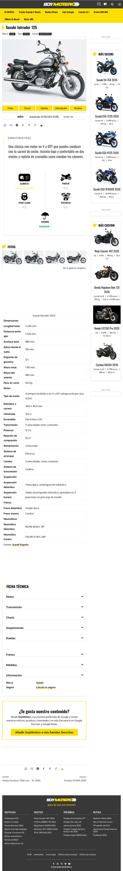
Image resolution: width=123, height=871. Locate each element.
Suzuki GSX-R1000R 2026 (106, 189)
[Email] (11, 124)
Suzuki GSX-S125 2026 (107, 116)
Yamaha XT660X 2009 (75, 780)
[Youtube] (69, 864)
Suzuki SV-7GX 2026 (106, 80)
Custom (26, 34)
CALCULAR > (45, 226)
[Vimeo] (65, 864)
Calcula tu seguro (46, 687)
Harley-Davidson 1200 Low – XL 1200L (21, 780)
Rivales (78, 108)
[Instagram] (57, 864)
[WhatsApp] (5, 124)
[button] (112, 4)
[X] (29, 124)
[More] (41, 124)
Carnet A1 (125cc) (45, 34)
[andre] (14, 116)
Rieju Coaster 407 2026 (107, 251)
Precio (27, 108)
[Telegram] (17, 124)
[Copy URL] (35, 124)
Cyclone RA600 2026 (107, 365)
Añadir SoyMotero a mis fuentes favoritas (44, 732)
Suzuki (12, 34)
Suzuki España (20, 544)
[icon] (99, 4)
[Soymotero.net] (62, 4)
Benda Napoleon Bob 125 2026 (107, 289)
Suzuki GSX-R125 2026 (107, 152)
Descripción (61, 108)
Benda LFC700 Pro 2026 (106, 328)
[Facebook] (23, 124)
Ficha (10, 108)
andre (20, 116)
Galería (44, 108)
